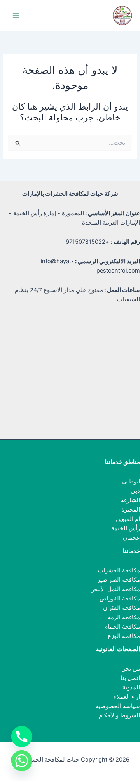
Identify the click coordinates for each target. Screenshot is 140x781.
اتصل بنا (130, 678)
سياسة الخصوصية (118, 706)
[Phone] (21, 736)
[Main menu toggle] (16, 15)
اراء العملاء (127, 696)
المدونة (131, 687)
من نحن (130, 668)
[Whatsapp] (21, 760)
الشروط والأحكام (119, 715)
